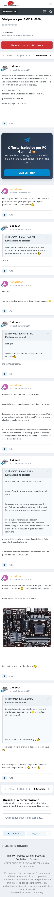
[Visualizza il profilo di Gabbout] (5, 68)
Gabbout (9, 32)
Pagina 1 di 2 (24, 55)
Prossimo (41, 55)
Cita (11, 123)
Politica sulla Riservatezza (31, 855)
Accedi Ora (15, 806)
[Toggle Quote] (6, 237)
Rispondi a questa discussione (27, 45)
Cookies (34, 859)
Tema (10, 855)
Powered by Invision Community (27, 892)
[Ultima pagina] (50, 55)
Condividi (15, 833)
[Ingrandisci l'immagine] (27, 627)
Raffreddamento (26, 35)
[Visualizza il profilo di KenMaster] (5, 191)
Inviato (20, 70)
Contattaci (21, 859)
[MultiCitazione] (4, 123)
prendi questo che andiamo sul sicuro (33, 404)
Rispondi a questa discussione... (25, 817)
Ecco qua (6, 291)
